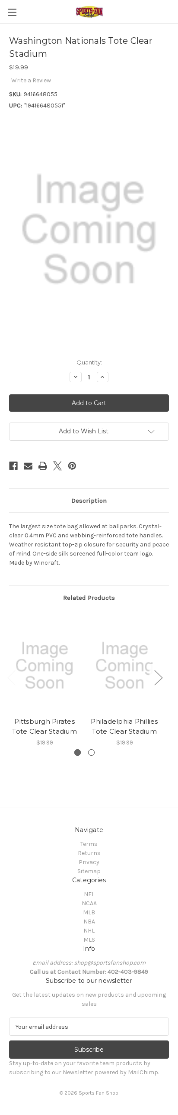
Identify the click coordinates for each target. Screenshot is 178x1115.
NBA (89, 921)
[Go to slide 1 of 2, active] (77, 752)
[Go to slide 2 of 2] (91, 752)
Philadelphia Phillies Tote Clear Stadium (124, 726)
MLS (89, 939)
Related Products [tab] (89, 597)
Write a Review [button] (31, 80)
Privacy (89, 862)
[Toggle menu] (12, 12)
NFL (89, 894)
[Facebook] (13, 466)
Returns (89, 853)
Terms (89, 844)
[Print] (42, 466)
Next (158, 677)
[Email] (28, 466)
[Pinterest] (72, 466)
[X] (57, 466)
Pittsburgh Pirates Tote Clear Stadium (44, 726)
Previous (11, 677)
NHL (89, 930)
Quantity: (89, 362)
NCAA (89, 903)
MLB (89, 912)
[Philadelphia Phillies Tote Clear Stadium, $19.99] (124, 666)
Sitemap (89, 871)
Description (89, 500)
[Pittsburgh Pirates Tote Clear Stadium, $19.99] (44, 666)
